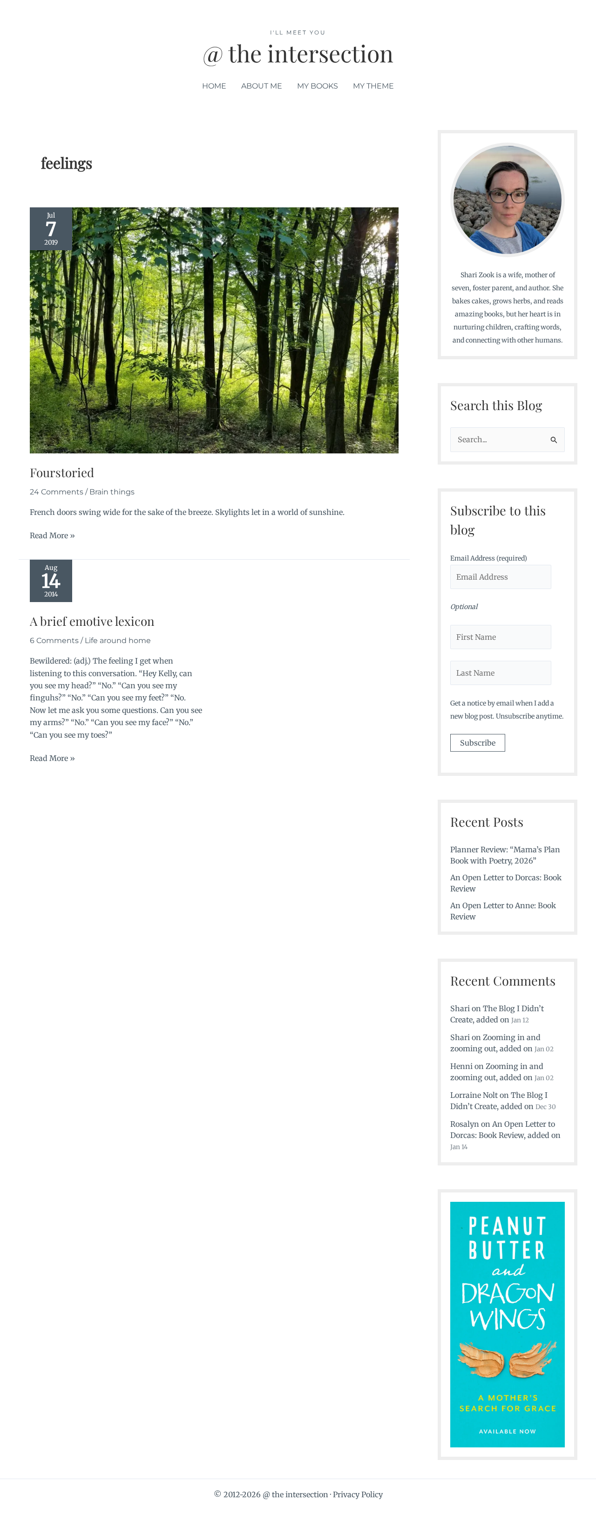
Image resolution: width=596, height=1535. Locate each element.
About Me (261, 86)
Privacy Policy (358, 1494)
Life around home (118, 640)
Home (214, 86)
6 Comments (54, 640)
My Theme (373, 86)
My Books (317, 86)
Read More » (52, 535)
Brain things (112, 491)
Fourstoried (62, 472)
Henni (461, 1066)
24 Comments (56, 491)
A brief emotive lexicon (92, 621)
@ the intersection (298, 53)
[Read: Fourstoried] (214, 329)
